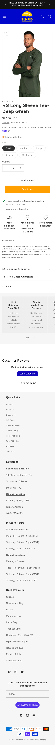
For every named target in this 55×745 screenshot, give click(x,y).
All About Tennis (22, 739)
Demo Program (13, 425)
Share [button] (8, 286)
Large (41, 149)
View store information (17, 209)
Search (9, 405)
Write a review (27, 373)
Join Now (10, 451)
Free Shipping (12, 441)
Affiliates (10, 446)
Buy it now (27, 189)
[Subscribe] (45, 694)
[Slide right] (34, 337)
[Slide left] (20, 337)
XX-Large (29, 156)
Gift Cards (10, 420)
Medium (25, 149)
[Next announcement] (49, 4)
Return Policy (12, 431)
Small (9, 148)
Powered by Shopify (37, 739)
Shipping (5, 122)
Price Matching (13, 436)
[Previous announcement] (5, 4)
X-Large (12, 156)
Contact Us (11, 415)
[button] (4, 16)
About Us (10, 410)
